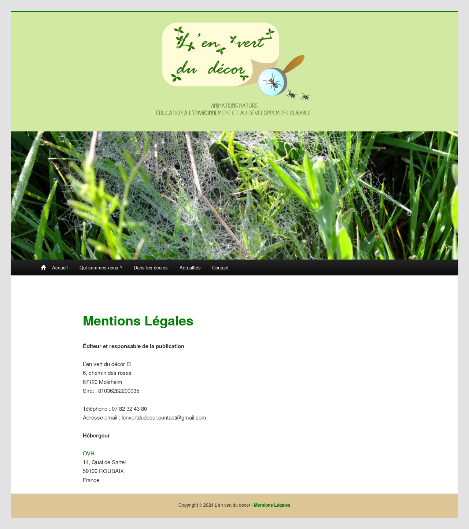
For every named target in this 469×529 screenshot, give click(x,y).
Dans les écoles (151, 267)
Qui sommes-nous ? (101, 267)
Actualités (190, 267)
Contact (220, 267)
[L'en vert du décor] (234, 67)
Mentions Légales (272, 505)
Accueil (60, 267)
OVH (89, 453)
